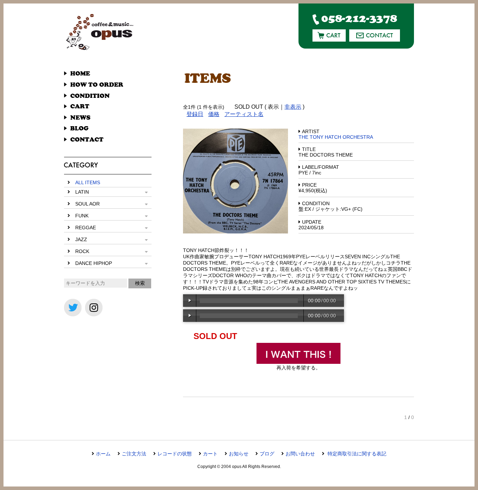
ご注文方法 (134, 453)
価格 (213, 114)
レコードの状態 (174, 453)
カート (210, 453)
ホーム (103, 453)
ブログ (267, 453)
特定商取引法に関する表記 (356, 453)
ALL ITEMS (87, 182)
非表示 (292, 107)
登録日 (195, 114)
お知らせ (238, 453)
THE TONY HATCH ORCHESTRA (335, 137)
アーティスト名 (243, 114)
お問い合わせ (300, 453)
